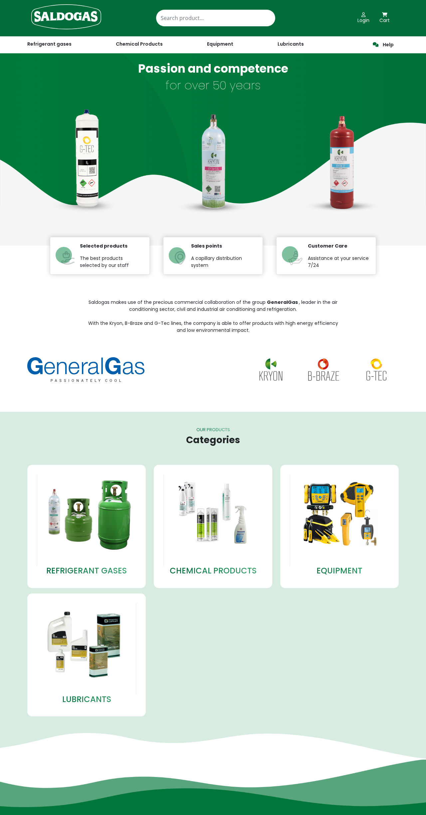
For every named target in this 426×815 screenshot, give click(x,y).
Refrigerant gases (49, 44)
